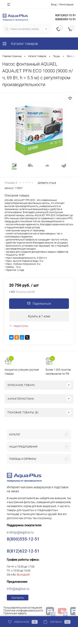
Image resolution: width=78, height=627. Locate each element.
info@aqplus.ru (18, 589)
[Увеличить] (39, 131)
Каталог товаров (24, 44)
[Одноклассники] (16, 337)
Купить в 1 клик (39, 316)
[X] (27, 337)
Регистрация (66, 4)
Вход (53, 4)
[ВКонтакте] (11, 337)
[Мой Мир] (22, 337)
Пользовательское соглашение (22, 607)
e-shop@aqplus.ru (20, 532)
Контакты (18, 597)
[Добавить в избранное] (70, 98)
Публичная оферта (15, 613)
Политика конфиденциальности (23, 610)
